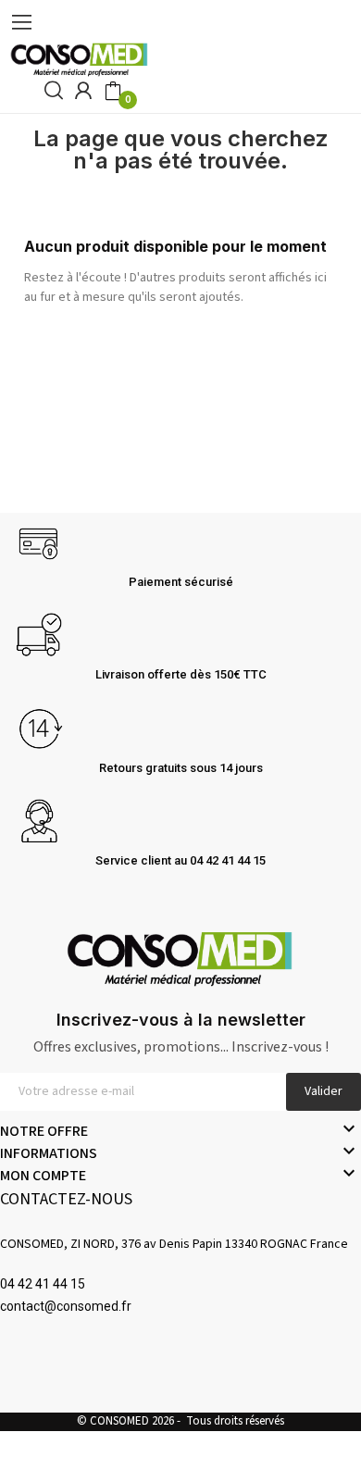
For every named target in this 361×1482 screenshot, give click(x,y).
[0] (113, 91)
